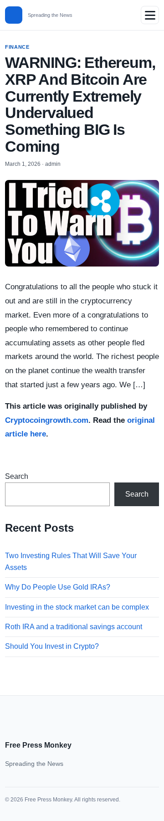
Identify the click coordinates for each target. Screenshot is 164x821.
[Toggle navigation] (150, 15)
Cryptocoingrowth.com (46, 420)
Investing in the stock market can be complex (77, 607)
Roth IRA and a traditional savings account (73, 627)
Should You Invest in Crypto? (52, 646)
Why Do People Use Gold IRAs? (57, 587)
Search (16, 476)
